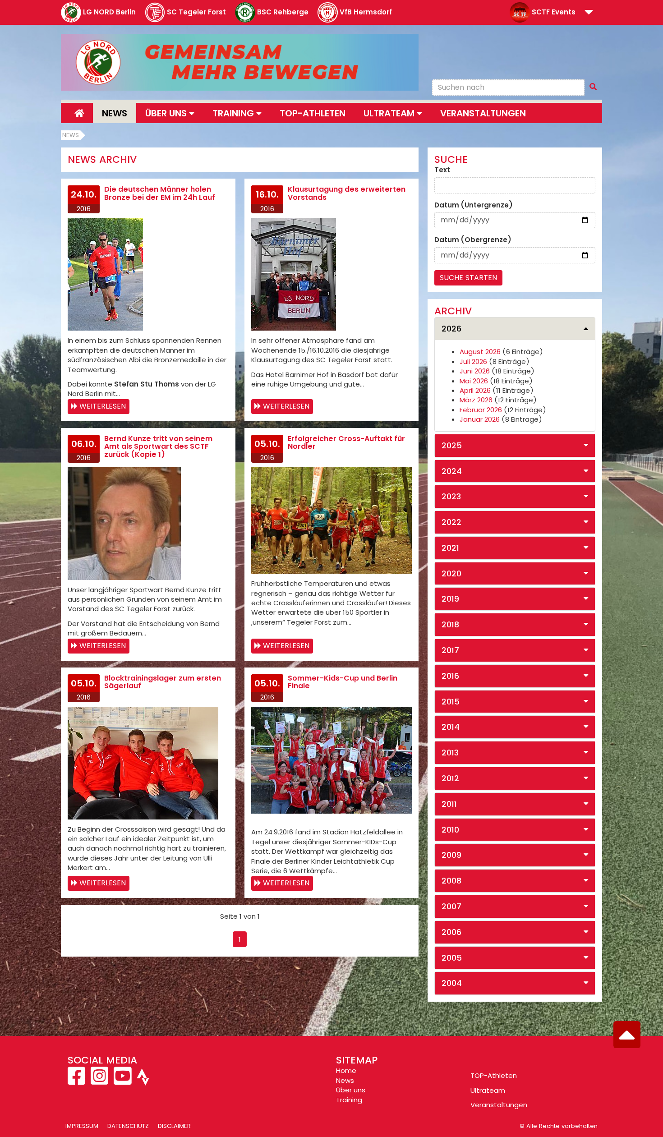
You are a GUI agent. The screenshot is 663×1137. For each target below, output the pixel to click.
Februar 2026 (481, 409)
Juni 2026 (475, 371)
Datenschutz (128, 1126)
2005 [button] (452, 957)
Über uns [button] (167, 113)
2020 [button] (451, 573)
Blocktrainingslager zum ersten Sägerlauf (162, 682)
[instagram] (99, 1081)
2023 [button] (451, 496)
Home (346, 1070)
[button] (589, 13)
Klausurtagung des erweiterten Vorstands (346, 193)
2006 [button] (451, 932)
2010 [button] (450, 829)
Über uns (350, 1090)
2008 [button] (451, 880)
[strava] (142, 1081)
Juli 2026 (473, 361)
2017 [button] (450, 650)
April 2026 (475, 390)
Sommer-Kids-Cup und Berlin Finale (342, 682)
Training (349, 1100)
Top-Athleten (312, 113)
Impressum (81, 1126)
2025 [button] (452, 445)
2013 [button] (450, 752)
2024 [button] (452, 471)
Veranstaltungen (483, 113)
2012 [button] (450, 778)
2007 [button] (451, 906)
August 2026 (480, 351)
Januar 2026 (480, 419)
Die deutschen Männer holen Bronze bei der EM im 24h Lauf (159, 193)
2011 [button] (449, 804)
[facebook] (77, 1081)
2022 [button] (451, 522)
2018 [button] (450, 624)
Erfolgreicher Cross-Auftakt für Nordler (346, 442)
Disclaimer (174, 1126)
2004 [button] (452, 983)
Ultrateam (487, 1090)
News (114, 113)
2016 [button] (450, 675)
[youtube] (122, 1081)
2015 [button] (451, 701)
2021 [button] (450, 547)
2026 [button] (451, 328)
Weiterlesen (102, 406)
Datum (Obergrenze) (472, 239)
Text (442, 170)
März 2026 (476, 400)
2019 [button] (450, 598)
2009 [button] (451, 855)
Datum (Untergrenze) (473, 205)
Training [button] (234, 113)
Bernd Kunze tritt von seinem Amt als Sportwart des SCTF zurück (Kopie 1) (158, 446)
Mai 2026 (474, 381)
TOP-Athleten (493, 1075)
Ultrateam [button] (390, 113)
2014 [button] (451, 726)
